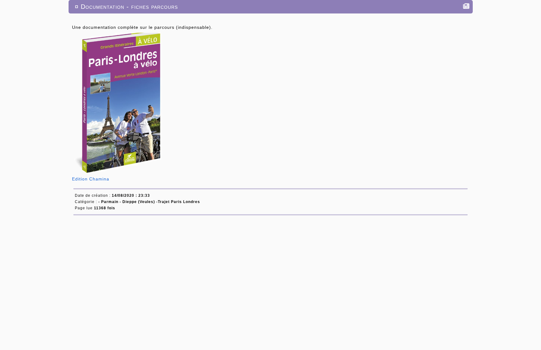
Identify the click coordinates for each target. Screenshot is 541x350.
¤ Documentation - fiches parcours (126, 6)
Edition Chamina (91, 178)
